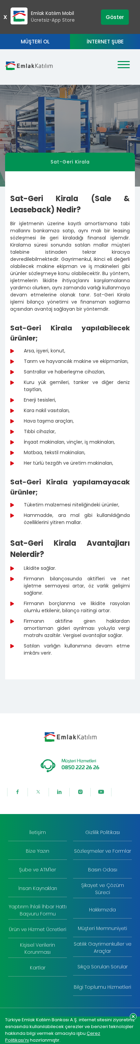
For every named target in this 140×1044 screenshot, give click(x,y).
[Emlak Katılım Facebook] (17, 792)
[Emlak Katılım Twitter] (38, 792)
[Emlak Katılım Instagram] (80, 792)
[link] (37, 832)
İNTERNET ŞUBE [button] (105, 41)
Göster (115, 17)
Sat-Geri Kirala (70, 161)
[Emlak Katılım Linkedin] (59, 792)
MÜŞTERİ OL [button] (35, 41)
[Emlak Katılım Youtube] (101, 792)
